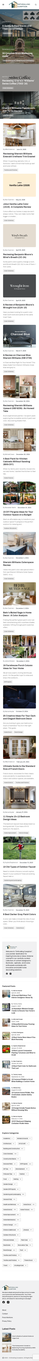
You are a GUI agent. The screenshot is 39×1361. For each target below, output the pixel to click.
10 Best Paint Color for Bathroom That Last (23, 1067)
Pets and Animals (10, 1240)
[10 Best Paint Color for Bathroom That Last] (6, 1065)
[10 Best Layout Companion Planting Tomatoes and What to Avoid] (6, 1049)
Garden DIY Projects (9, 60)
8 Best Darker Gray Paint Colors (19, 914)
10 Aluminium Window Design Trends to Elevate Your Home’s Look (23, 1011)
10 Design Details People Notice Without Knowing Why (23, 1109)
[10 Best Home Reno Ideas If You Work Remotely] (6, 1036)
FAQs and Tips (9, 1174)
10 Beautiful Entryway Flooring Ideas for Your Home (22, 1025)
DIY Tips (7, 1169)
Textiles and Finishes (10, 170)
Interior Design (23, 833)
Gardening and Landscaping (25, 60)
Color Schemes (8, 88)
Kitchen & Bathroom (11, 1230)
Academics (7, 1138)
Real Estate (8, 1245)
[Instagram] (10, 973)
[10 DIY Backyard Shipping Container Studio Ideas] (6, 1120)
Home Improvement (10, 833)
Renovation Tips (24, 1245)
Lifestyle (27, 1230)
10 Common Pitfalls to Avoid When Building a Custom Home (23, 1080)
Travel (6, 1265)
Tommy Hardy (17, 1074)
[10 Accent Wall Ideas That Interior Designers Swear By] (6, 994)
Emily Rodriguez (18, 1032)
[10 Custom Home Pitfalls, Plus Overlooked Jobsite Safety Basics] (6, 1091)
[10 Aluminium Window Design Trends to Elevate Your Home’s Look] (6, 1007)
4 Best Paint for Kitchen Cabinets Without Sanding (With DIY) (16, 462)
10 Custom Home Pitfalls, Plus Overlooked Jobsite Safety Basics (22, 1095)
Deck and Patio (9, 1164)
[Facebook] (7, 973)
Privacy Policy (6, 1321)
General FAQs (9, 1199)
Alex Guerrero (17, 1061)
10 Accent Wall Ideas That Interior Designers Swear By (22, 996)
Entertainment (22, 1169)
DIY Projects (7, 682)
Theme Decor (29, 1260)
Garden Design (9, 1184)
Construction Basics (11, 1159)
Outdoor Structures (10, 528)
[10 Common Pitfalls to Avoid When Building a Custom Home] (6, 1078)
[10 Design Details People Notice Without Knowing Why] (6, 1106)
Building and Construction (13, 1148)
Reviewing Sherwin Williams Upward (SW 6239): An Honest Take (18, 408)
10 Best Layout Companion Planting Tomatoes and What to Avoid (23, 1053)
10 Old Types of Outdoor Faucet (19, 867)
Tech (23, 1250)
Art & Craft (23, 1143)
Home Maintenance (11, 1220)
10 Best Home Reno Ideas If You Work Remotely (23, 1038)
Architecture (8, 1143)
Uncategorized (20, 1265)
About (4, 1310)
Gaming (17, 1179)
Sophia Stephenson (19, 1046)
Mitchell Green (18, 1019)
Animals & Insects (23, 1138)
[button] (3, 4)
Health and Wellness (11, 1204)
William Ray (16, 1088)
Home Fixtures (8, 478)
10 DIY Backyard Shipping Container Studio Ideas (21, 1122)
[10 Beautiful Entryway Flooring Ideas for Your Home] (6, 1023)
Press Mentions (7, 1317)
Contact (5, 1314)
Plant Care (26, 1240)
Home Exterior (7, 33)
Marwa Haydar (17, 990)
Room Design (19, 732)
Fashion (23, 1174)
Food (6, 1179)
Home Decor (8, 732)
